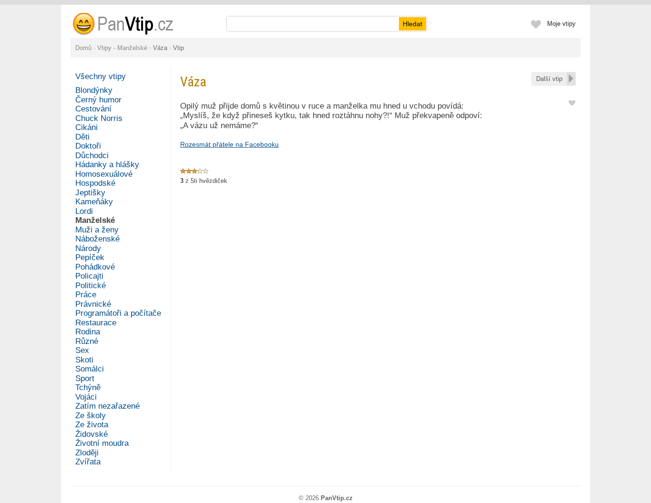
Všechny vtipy (100, 76)
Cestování (93, 108)
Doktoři (88, 146)
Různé (86, 341)
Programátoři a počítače (118, 313)
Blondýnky (93, 90)
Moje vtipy (561, 23)
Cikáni (86, 127)
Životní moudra (102, 443)
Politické (90, 285)
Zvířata (88, 461)
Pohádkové (95, 267)
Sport (84, 378)
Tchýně (88, 387)
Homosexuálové (103, 174)
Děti (82, 136)
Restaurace (95, 322)
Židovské (91, 434)
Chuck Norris (98, 118)
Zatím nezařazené (107, 406)
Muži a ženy (97, 229)
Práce (85, 294)
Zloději (87, 452)
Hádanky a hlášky (107, 164)
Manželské (95, 220)
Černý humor (98, 99)
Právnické (93, 304)
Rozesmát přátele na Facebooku (229, 144)
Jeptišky (90, 192)
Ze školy (90, 415)
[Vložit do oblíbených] (572, 102)
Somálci (89, 368)
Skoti (84, 359)
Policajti (89, 276)
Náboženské (97, 238)
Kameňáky (94, 201)
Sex (82, 350)
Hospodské (95, 183)
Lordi (84, 211)
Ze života (91, 424)
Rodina (87, 331)
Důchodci (92, 155)
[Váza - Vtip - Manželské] (134, 24)
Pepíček (89, 257)
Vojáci (86, 397)
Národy (88, 248)
